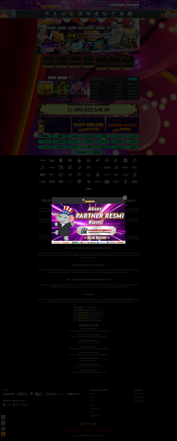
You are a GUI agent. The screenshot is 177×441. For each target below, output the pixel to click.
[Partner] (88, 224)
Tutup (125, 198)
